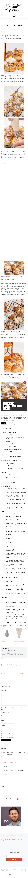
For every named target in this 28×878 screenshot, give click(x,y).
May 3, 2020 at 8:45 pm (8, 763)
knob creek (3, 666)
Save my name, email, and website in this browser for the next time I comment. (13, 732)
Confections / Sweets (9, 664)
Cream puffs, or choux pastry (7, 150)
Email (2, 720)
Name (3, 715)
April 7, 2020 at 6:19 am (5, 750)
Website (3, 725)
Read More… (5, 840)
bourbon (7, 665)
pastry (7, 666)
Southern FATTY (14, 8)
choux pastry (15, 665)
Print (4, 423)
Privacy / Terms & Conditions (7, 870)
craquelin (19, 665)
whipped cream (11, 666)
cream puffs (24, 665)
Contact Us (16, 870)
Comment (3, 692)
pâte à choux (14, 276)
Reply (2, 756)
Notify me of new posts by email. (8, 737)
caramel (11, 665)
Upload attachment (12, 708)
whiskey (15, 666)
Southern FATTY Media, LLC (12, 869)
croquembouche (5, 159)
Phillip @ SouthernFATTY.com (10, 762)
